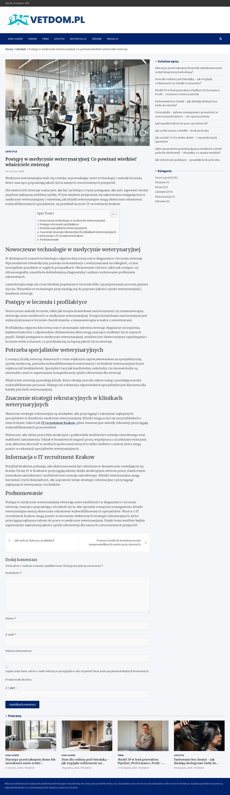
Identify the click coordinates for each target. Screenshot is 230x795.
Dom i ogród (15, 38)
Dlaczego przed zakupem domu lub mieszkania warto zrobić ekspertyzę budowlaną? (30, 763)
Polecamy (15, 716)
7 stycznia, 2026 (13, 767)
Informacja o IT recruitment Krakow (61, 235)
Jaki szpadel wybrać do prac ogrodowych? (181, 123)
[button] (112, 215)
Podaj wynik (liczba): (18, 679)
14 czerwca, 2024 (14, 171)
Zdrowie (97, 38)
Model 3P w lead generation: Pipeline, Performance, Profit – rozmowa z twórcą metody (140, 763)
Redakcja (112, 38)
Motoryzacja (78, 38)
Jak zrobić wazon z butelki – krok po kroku (182, 130)
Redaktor (30, 767)
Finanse (32, 38)
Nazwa (10, 618)
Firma (45, 38)
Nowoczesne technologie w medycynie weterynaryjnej (72, 220)
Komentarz (13, 572)
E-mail (10, 634)
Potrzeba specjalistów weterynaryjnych (63, 228)
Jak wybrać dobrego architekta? (34, 540)
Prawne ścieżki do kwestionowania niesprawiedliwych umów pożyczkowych (115, 542)
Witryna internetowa (18, 651)
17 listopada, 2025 (127, 767)
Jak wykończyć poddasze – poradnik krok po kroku (187, 160)
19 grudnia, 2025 (70, 767)
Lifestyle (59, 38)
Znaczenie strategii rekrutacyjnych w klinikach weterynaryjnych (78, 232)
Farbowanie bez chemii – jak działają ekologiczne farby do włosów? (195, 763)
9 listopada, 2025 (183, 767)
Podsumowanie (49, 239)
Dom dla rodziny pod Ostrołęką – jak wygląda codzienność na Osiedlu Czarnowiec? (85, 763)
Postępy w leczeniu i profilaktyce (59, 224)
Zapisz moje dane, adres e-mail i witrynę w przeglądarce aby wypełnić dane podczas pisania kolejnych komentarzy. (77, 671)
